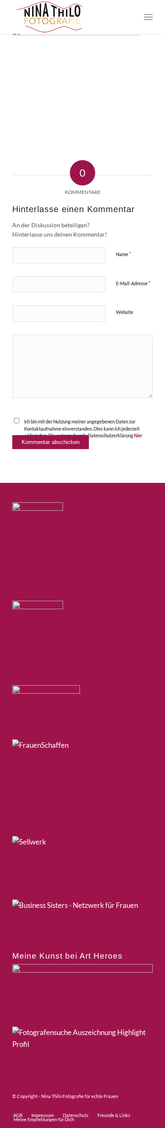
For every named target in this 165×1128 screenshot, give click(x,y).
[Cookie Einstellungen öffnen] (15, 1116)
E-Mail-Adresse (133, 283)
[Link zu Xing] (121, 1106)
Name (123, 254)
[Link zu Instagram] (108, 1106)
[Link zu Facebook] (95, 1106)
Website (124, 312)
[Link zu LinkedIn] (133, 1106)
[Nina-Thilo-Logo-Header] (68, 17)
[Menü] (148, 17)
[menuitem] (148, 17)
